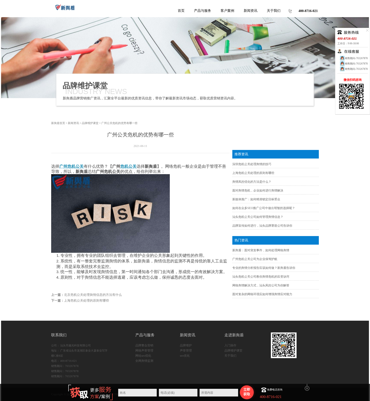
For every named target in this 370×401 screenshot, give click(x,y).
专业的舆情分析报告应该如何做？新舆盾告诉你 (263, 267)
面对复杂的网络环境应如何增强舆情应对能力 (262, 294)
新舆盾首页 (58, 123)
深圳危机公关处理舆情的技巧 (251, 164)
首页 (181, 10)
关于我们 (230, 355)
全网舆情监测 (144, 360)
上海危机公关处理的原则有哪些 (86, 300)
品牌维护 (186, 345)
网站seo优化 (143, 355)
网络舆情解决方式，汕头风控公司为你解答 (260, 285)
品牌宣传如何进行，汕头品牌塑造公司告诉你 (262, 225)
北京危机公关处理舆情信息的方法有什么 (93, 294)
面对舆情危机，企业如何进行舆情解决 (257, 190)
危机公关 (128, 166)
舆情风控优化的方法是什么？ (251, 181)
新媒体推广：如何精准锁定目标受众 (256, 199)
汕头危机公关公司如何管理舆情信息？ (257, 216)
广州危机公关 (71, 166)
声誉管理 (186, 350)
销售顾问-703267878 (356, 58)
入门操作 (230, 345)
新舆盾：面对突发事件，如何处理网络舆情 (260, 250)
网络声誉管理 (144, 350)
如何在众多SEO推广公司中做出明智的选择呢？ (263, 208)
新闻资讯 (73, 123)
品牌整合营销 (144, 345)
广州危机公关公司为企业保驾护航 (254, 259)
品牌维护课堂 (90, 123)
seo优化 (185, 355)
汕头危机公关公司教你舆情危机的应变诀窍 (260, 276)
